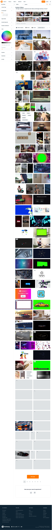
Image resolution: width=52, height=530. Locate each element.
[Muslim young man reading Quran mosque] (33, 455)
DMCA (17, 511)
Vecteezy (3, 511)
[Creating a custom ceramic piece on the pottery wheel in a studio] (41, 315)
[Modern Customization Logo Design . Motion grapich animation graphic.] (41, 355)
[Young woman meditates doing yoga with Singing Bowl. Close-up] (41, 445)
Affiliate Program (19, 513)
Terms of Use (37, 527)
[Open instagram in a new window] (13, 526)
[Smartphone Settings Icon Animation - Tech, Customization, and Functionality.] (41, 464)
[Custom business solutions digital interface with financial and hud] (41, 415)
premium (24, 115)
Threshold (3, 47)
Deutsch (44, 514)
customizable (29, 371)
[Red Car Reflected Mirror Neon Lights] (17, 345)
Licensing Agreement (19, 510)
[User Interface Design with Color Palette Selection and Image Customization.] (41, 210)
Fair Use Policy (47, 527)
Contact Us (31, 511)
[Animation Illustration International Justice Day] (22, 76)
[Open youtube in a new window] (21, 526)
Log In (47, 1)
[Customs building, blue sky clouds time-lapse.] (23, 35)
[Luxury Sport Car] (22, 107)
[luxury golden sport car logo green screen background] (41, 336)
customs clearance (41, 27)
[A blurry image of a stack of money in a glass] (18, 168)
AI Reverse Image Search (6, 519)
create (23, 113)
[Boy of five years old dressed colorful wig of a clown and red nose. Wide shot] (41, 178)
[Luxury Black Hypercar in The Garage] (43, 455)
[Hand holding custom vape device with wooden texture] (17, 284)
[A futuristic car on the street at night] (23, 426)
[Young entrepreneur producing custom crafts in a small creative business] (41, 66)
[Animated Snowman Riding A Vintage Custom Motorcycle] (20, 189)
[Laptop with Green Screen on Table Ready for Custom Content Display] (41, 232)
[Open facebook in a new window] (11, 526)
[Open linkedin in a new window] (15, 526)
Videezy (3, 513)
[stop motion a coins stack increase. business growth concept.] (41, 35)
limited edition (25, 119)
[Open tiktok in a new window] (18, 526)
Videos (14, 1)
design (28, 377)
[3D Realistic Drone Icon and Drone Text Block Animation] (25, 138)
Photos (10, 1)
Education (4, 516)
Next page (33, 476)
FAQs (30, 510)
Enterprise (4, 514)
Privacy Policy (42, 527)
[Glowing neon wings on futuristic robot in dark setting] (40, 221)
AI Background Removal (6, 520)
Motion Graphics (20, 27)
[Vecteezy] (2, 2)
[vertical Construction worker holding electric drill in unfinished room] (47, 138)
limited (29, 115)
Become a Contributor (32, 516)
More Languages (46, 517)
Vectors (4, 1)
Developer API (4, 517)
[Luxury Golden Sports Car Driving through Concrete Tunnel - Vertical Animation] (33, 76)
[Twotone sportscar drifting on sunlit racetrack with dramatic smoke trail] (23, 315)
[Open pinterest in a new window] (16, 526)
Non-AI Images (5, 15)
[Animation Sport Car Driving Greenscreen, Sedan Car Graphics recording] (41, 304)
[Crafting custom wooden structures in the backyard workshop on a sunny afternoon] (41, 243)
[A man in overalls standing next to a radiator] (33, 436)
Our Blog (30, 514)
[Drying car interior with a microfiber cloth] (30, 168)
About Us (30, 513)
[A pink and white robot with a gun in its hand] (43, 284)
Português (45, 513)
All (3, 12)
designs (28, 113)
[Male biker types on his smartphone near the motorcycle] (23, 66)
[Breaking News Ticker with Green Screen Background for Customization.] (41, 365)
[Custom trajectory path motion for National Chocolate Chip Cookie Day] (41, 253)
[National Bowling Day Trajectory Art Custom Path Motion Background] (23, 243)
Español (44, 511)
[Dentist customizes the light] (23, 395)
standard (23, 117)
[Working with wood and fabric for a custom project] (41, 395)
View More (45, 19)
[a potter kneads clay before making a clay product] (40, 96)
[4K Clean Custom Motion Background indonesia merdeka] (18, 221)
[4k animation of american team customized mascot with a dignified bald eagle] (23, 384)
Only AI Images (5, 14)
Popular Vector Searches (20, 514)
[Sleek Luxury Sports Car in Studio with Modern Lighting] (22, 455)
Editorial (19, 1)
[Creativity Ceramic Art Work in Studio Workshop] (23, 158)
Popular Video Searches (20, 517)
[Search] (47, 4)
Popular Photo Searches (20, 516)
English (44, 510)
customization (29, 375)
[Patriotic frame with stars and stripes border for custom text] (23, 304)
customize (28, 373)
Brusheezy (4, 510)
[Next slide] (48, 27)
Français (44, 516)
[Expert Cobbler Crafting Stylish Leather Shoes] (28, 148)
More (24, 1)
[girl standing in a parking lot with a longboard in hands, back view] (17, 148)
